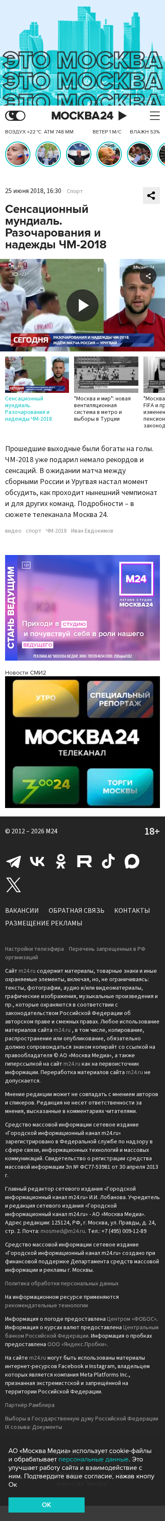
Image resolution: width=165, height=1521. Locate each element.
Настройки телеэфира (34, 949)
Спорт (75, 191)
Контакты (132, 910)
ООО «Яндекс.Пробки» (77, 1344)
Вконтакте (37, 861)
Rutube (84, 861)
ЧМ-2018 (56, 531)
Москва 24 (82, 116)
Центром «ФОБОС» (132, 1319)
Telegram (13, 861)
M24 (52, 831)
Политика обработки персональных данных (61, 1283)
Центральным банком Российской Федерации (82, 1331)
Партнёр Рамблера (30, 1405)
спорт (33, 531)
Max (132, 861)
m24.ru (27, 971)
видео (13, 531)
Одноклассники (60, 861)
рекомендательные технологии (46, 1305)
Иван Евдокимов (92, 531)
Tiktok (108, 861)
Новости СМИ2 (25, 672)
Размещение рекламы (43, 923)
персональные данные (93, 1459)
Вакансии (22, 910)
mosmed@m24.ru (63, 1231)
